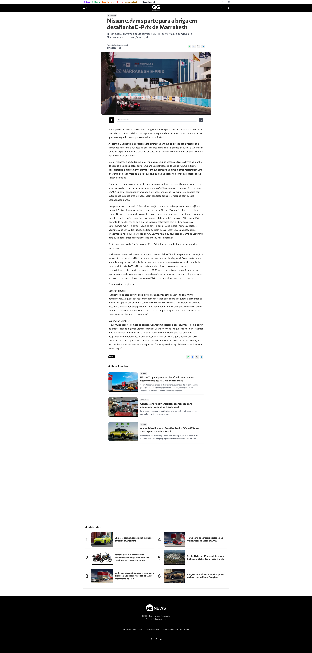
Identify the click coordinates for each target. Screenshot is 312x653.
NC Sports (96, 2)
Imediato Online (108, 2)
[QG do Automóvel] (156, 7)
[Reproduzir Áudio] (111, 120)
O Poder (120, 2)
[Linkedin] (203, 46)
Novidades (112, 15)
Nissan (111, 357)
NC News (86, 2)
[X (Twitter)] (198, 46)
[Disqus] (156, 479)
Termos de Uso (153, 630)
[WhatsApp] (189, 46)
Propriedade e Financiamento (176, 630)
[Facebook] (226, 2)
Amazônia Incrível (132, 2)
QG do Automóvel (148, 2)
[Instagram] (222, 2)
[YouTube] (229, 2)
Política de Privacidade (133, 630)
